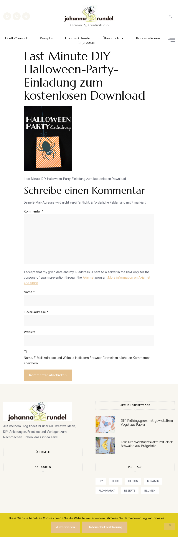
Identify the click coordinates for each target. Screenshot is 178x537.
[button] (170, 16)
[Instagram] (16, 16)
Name (29, 292)
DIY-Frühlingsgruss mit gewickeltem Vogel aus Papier (147, 422)
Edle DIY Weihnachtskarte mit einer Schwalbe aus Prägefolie (147, 444)
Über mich (111, 38)
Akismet (88, 277)
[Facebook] (7, 16)
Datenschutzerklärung (104, 527)
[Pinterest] (26, 16)
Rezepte (46, 38)
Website (29, 332)
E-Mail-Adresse (36, 312)
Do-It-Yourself (16, 38)
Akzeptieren (65, 527)
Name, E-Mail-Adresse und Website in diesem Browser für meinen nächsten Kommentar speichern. (87, 360)
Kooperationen (148, 38)
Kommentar (33, 211)
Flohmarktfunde (77, 38)
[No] (169, 526)
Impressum (87, 42)
